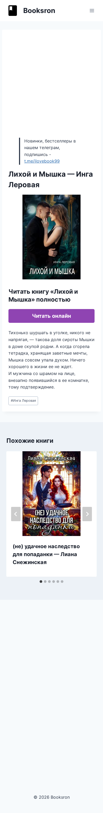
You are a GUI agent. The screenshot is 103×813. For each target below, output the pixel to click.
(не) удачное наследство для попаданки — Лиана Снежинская (46, 554)
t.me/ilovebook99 (42, 161)
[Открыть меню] (92, 10)
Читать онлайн (51, 316)
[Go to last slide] (16, 514)
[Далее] (87, 514)
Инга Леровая (23, 401)
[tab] (41, 581)
